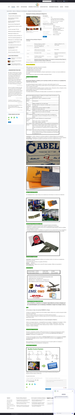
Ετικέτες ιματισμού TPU (12, 29)
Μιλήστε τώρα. (59, 1)
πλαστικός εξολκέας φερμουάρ (14, 37)
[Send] (72, 413)
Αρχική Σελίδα (9, 11)
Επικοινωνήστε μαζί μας (53, 6)
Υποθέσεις (67, 6)
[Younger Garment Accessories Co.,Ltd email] (9, 118)
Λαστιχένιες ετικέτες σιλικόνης (14, 35)
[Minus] (72, 391)
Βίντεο (18, 6)
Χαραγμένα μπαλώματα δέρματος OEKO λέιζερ (33, 373)
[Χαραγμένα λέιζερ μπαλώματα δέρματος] (9, 61)
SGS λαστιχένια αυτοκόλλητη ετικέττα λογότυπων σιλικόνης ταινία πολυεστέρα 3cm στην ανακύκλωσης (23, 403)
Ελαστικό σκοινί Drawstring (13, 24)
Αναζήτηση (53, 1)
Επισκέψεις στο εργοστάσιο (34, 6)
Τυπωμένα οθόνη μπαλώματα (13, 15)
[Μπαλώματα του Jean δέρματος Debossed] (9, 58)
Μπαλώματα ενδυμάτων (12, 33)
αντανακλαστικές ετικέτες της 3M (14, 26)
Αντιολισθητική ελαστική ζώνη (14, 44)
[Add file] (55, 413)
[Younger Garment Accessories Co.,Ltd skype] (17, 118)
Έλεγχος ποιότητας (44, 6)
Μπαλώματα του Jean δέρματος (22, 11)
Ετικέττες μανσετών (12, 50)
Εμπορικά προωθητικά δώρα (13, 52)
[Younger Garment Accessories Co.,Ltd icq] (9, 119)
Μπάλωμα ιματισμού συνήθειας (14, 31)
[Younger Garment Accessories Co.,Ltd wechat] (15, 118)
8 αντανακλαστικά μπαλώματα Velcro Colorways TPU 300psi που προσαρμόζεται (38, 406)
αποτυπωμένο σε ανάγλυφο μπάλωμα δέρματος (51, 372)
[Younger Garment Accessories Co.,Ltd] (37, 4)
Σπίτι (9, 6)
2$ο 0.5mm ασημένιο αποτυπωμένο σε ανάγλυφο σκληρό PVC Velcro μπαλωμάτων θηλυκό (38, 400)
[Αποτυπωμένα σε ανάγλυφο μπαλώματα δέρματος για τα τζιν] (9, 64)
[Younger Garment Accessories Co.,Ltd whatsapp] (12, 118)
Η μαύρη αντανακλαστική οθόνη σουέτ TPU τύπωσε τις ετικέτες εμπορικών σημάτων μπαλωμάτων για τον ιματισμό (23, 406)
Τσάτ (44, 36)
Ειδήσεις (61, 6)
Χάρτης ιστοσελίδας (10, 408)
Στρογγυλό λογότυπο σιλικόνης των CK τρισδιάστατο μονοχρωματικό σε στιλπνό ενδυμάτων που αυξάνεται (23, 400)
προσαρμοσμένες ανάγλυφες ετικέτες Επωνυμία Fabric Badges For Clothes (38, 403)
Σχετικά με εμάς (24, 6)
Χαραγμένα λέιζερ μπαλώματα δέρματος (36, 372)
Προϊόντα (13, 6)
